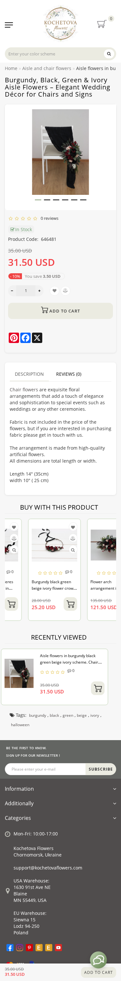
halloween (20, 724)
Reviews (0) (68, 374)
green (68, 715)
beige (82, 715)
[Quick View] (53, 550)
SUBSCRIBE (101, 769)
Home (11, 68)
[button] (38, 199)
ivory (94, 715)
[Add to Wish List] (53, 527)
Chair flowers (24, 389)
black (54, 715)
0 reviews (48, 218)
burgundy (37, 715)
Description (29, 374)
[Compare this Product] (53, 538)
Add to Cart (98, 972)
